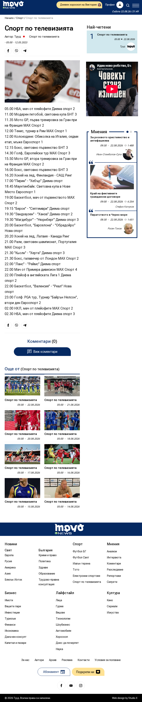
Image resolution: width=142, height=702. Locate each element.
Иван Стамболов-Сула (109, 154)
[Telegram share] (24, 50)
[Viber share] (16, 50)
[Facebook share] (8, 50)
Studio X (132, 698)
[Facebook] (61, 685)
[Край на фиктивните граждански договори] (112, 177)
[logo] (13, 5)
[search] (128, 5)
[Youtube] (71, 685)
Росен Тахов (115, 228)
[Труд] (69, 529)
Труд (17, 36)
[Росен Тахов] (128, 228)
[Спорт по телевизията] (22, 386)
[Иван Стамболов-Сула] (128, 154)
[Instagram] (81, 685)
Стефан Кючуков (124, 206)
